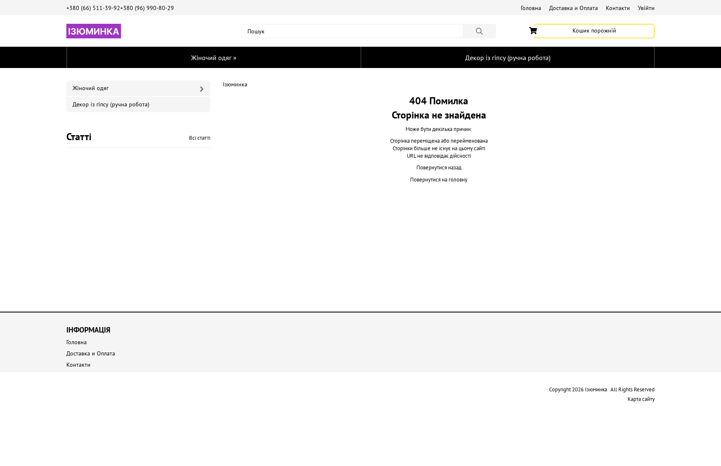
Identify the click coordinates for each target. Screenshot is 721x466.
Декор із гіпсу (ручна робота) (507, 57)
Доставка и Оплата (573, 8)
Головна (531, 8)
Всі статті (199, 137)
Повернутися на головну (438, 179)
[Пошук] (479, 31)
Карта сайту (641, 399)
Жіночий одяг (214, 57)
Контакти (618, 8)
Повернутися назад (438, 167)
